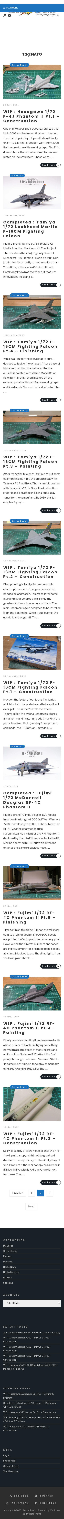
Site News (8, 1282)
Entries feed (9, 1460)
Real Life (7, 1277)
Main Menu (12, 7)
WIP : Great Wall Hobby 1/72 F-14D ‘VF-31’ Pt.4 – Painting (31, 1332)
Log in (6, 1455)
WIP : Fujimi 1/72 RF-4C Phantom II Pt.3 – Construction (29, 1138)
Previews (7, 1261)
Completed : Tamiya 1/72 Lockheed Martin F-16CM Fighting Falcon (30, 229)
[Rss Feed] (41, 15)
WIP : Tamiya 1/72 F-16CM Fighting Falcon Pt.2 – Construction (30, 572)
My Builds (17, 175)
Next (31, 1206)
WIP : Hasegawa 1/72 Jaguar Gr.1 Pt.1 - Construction (29, 1412)
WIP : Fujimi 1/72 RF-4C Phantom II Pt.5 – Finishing (29, 917)
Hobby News (9, 1267)
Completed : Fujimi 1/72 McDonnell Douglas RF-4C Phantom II (27, 799)
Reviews (7, 1256)
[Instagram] (53, 15)
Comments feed (11, 1466)
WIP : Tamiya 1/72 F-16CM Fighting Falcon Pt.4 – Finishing (30, 346)
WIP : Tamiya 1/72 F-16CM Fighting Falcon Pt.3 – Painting (30, 461)
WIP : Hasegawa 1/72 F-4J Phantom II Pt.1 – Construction (31, 116)
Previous (17, 1193)
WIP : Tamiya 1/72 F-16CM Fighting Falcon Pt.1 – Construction (30, 687)
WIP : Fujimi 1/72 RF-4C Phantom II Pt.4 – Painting (29, 1028)
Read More (51, 164)
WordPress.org (11, 1471)
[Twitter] (47, 15)
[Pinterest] (58, 15)
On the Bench (19, 65)
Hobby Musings (11, 1272)
